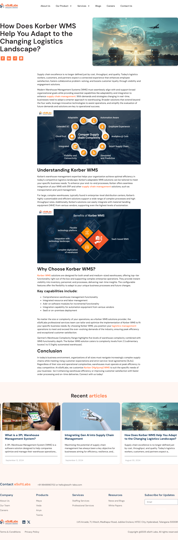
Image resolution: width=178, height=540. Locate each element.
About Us (45, 5)
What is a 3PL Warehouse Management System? (20, 437)
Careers (111, 5)
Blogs (98, 5)
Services (81, 5)
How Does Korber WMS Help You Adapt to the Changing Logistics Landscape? (149, 437)
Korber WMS (44, 275)
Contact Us (126, 5)
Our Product (62, 5)
